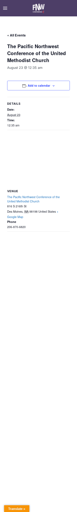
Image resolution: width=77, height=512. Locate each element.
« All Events (16, 35)
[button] (5, 8)
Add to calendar (39, 85)
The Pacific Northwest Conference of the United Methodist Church (33, 199)
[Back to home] (38, 8)
